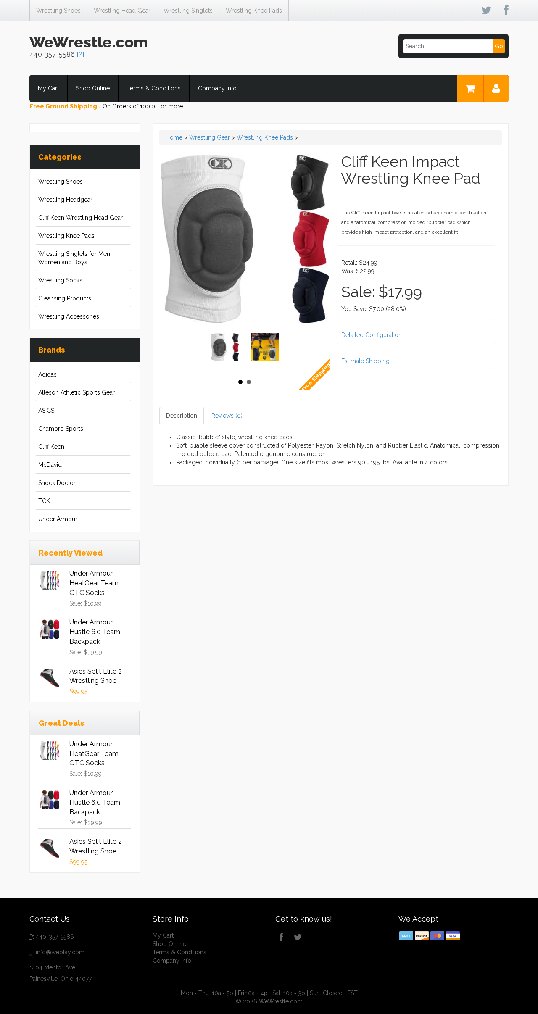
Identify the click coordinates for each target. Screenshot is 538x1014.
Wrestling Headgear (65, 199)
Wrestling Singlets (188, 10)
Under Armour (57, 519)
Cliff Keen (51, 446)
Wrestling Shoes (58, 10)
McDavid (50, 464)
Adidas (47, 374)
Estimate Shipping (365, 361)
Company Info (217, 88)
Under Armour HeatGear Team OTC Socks (94, 583)
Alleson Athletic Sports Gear (76, 392)
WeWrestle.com (88, 42)
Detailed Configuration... (373, 335)
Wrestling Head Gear (122, 10)
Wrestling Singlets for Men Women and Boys (74, 258)
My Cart (48, 88)
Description (181, 415)
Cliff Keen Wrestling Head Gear (80, 217)
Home (174, 137)
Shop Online (93, 88)
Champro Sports (60, 428)
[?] (80, 54)
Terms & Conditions (154, 88)
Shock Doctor (57, 482)
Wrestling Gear (209, 137)
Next (269, 351)
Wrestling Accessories (68, 316)
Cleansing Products (64, 298)
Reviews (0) (227, 415)
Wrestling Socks (60, 280)
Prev (220, 351)
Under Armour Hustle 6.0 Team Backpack (94, 631)
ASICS (46, 410)
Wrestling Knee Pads (254, 10)
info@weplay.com (60, 952)
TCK (44, 501)
